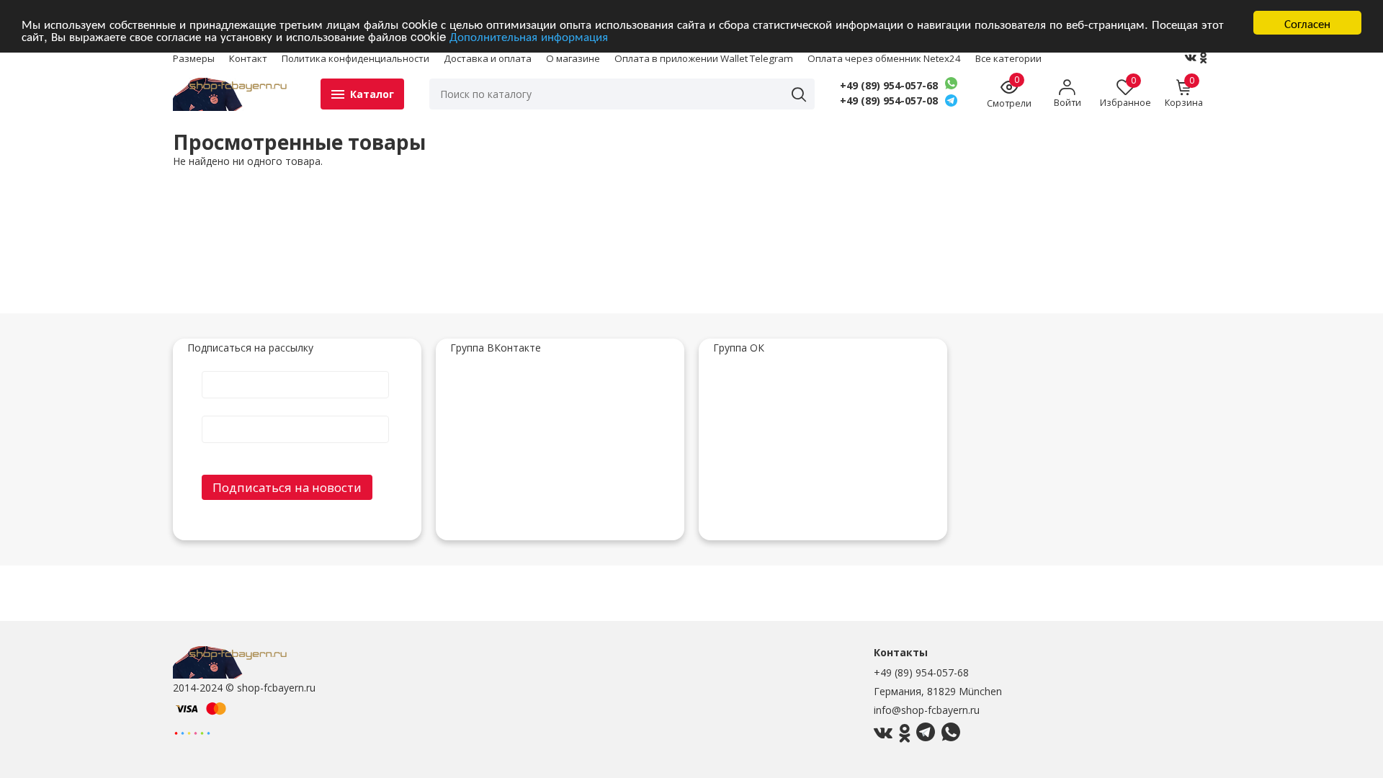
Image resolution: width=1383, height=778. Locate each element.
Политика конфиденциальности (355, 58)
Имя (295, 370)
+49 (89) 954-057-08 (889, 100)
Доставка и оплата (488, 58)
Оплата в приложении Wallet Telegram (703, 58)
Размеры (194, 58)
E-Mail (295, 415)
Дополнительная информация (528, 36)
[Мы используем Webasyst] (192, 732)
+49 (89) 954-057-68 (889, 85)
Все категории (1008, 58)
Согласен (1307, 23)
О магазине (573, 58)
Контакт (248, 58)
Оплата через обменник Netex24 (884, 58)
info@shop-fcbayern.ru (927, 710)
